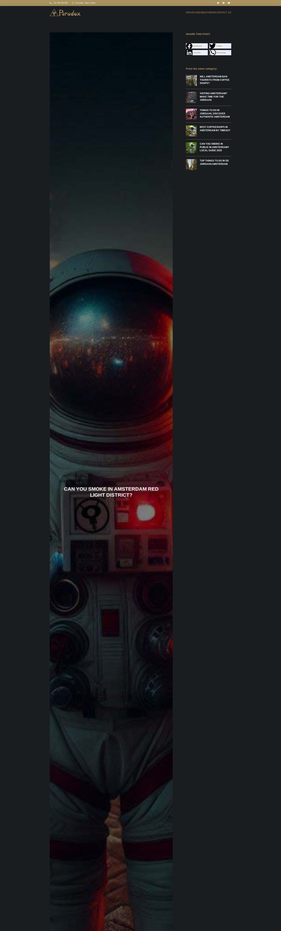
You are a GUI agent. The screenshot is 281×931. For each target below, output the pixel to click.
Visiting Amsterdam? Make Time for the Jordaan (213, 96)
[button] (197, 46)
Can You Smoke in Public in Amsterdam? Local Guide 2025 (214, 147)
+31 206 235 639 (60, 3)
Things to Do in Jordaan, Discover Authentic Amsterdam (215, 113)
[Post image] (191, 80)
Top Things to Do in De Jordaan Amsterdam (214, 162)
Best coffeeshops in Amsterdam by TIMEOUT (215, 128)
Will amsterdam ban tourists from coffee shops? (214, 79)
